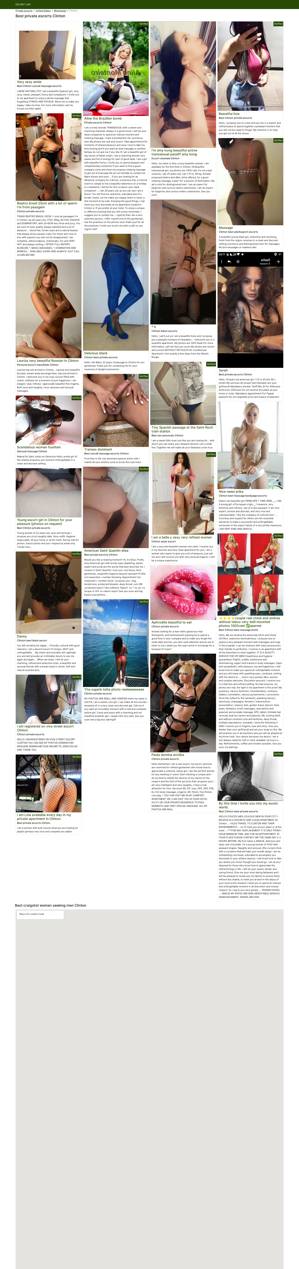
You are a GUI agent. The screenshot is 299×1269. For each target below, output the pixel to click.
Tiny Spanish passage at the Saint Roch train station (182, 429)
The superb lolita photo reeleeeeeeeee (114, 689)
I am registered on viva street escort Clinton (45, 728)
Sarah (223, 370)
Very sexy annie (29, 82)
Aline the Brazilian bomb (103, 118)
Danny (22, 636)
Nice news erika (231, 491)
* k (154, 327)
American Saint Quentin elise (106, 550)
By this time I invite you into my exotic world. (248, 805)
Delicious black (96, 353)
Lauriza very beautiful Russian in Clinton (48, 361)
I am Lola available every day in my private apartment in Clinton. (44, 817)
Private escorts (24, 10)
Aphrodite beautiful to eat (172, 622)
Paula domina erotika (168, 755)
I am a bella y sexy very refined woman (182, 537)
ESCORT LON (23, 4)
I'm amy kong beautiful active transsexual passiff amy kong (174, 152)
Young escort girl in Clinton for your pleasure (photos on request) (44, 522)
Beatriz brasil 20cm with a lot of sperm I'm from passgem (47, 205)
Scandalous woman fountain (39, 447)
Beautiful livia (229, 114)
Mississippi (60, 10)
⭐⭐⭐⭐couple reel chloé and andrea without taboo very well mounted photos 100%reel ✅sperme (249, 622)
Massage (226, 228)
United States (43, 10)
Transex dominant (98, 449)
